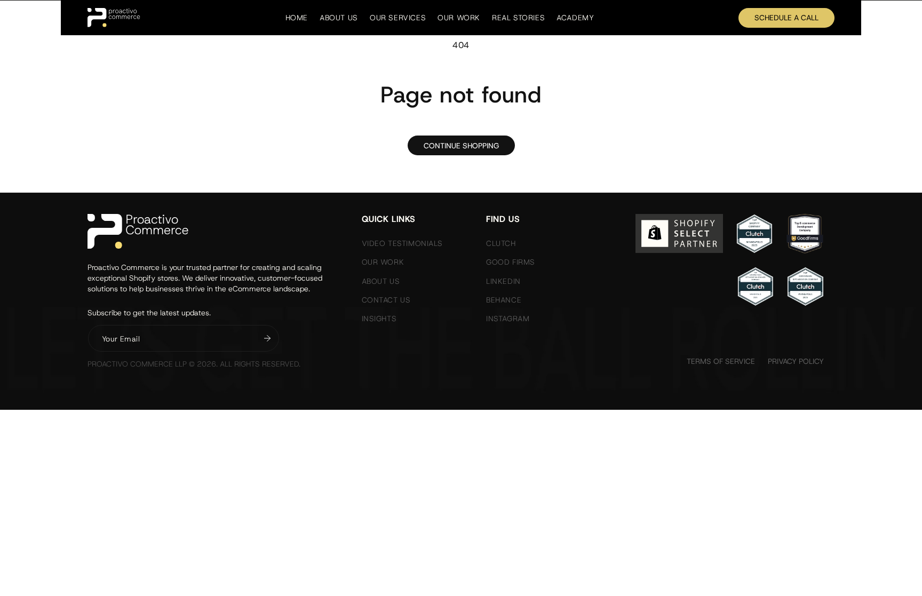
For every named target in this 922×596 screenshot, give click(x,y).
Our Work (383, 262)
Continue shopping (461, 145)
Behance (503, 300)
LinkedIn (503, 281)
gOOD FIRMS (510, 262)
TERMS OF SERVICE (721, 361)
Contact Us (386, 300)
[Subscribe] (267, 338)
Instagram (507, 318)
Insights (379, 318)
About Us (381, 281)
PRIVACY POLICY (796, 361)
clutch (501, 243)
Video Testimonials (402, 243)
